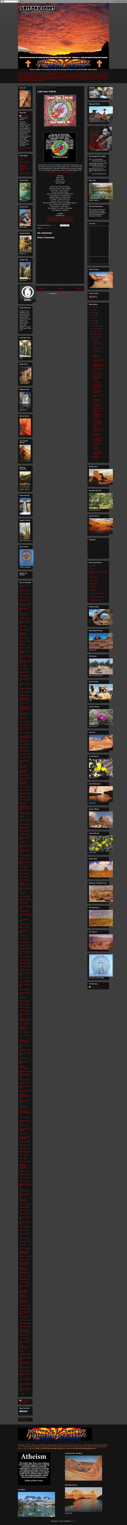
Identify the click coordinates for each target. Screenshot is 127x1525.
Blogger (73, 1521)
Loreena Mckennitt (23, 1028)
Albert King (23, 600)
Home (60, 288)
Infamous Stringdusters (24, 884)
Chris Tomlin (23, 724)
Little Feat (45, 228)
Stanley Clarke (24, 1256)
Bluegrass (23, 647)
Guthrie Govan (24, 855)
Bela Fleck (23, 630)
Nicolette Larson (25, 1120)
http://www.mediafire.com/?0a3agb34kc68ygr (60, 219)
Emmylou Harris (25, 819)
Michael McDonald (23, 1067)
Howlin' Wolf (23, 877)
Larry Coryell (24, 1007)
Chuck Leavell (24, 733)
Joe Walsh (23, 945)
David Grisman (24, 760)
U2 (20, 1351)
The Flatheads (24, 1320)
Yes (21, 1394)
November (96, 329)
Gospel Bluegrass (25, 845)
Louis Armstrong (25, 1035)
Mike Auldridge (24, 1071)
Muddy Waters (24, 1091)
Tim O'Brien (23, 1326)
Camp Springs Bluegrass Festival (25, 707)
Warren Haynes (24, 1362)
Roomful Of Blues (25, 1217)
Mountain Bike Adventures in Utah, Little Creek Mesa (97, 441)
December (96, 326)
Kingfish (22, 997)
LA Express (23, 1001)
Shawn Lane (23, 1248)
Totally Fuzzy (93, 587)
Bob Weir (22, 672)
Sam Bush (23, 1227)
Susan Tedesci (24, 1308)
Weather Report (25, 1374)
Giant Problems (97, 373)
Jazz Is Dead (24, 896)
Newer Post (41, 288)
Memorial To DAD (25, 1053)
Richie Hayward (24, 1194)
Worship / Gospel (25, 1384)
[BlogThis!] (63, 225)
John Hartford (24, 966)
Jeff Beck (22, 903)
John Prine (23, 978)
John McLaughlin (25, 973)
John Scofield (24, 981)
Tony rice (22, 1338)
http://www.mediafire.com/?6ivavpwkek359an (60, 221)
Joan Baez (23, 939)
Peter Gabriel (24, 1145)
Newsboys (23, 1117)
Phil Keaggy (23, 1151)
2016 (93, 310)
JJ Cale (22, 935)
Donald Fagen (24, 800)
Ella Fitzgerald (24, 813)
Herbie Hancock (25, 862)
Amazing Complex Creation (96, 447)
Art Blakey (23, 618)
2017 (93, 307)
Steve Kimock (24, 1276)
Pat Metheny (23, 1142)
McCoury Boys (24, 1050)
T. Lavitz (22, 1317)
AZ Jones (25, 116)
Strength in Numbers (23, 1296)
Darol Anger (23, 747)
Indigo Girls (23, 880)
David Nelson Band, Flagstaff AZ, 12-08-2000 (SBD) (97, 414)
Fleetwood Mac (24, 837)
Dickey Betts (23, 787)
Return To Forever (25, 1184)
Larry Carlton (24, 1004)
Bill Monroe (23, 638)
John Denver (24, 960)
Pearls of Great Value (97, 361)
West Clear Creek (95, 457)
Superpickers (24, 1305)
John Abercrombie (25, 952)
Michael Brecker (25, 1061)
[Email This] (61, 225)
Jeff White (23, 911)
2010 (93, 323)
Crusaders (23, 741)
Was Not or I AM (97, 408)
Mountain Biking (25, 1086)
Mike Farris (23, 1079)
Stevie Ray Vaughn (23, 1291)
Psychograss (24, 1161)
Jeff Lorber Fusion (25, 906)
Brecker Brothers (25, 683)
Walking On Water (96, 356)
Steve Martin (23, 1279)
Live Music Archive (95, 600)
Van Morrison (24, 1354)
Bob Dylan (23, 669)
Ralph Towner (24, 1174)
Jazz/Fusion (23, 899)
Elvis (21, 816)
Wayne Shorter (24, 1371)
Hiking (21, 867)
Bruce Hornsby (24, 688)
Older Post (79, 288)
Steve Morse (23, 1282)
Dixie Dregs (23, 790)
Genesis (22, 842)
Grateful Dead (24, 850)
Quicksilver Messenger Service (23, 1166)
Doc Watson (23, 796)
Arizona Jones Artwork (24, 614)
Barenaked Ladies (25, 621)
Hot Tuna (22, 873)
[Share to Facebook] (67, 225)
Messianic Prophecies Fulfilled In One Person (24, 167)
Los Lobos (23, 1032)
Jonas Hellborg (24, 984)
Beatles (22, 626)
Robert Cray (23, 1204)
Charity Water (93, 583)
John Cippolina (24, 957)
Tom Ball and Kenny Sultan (24, 1330)
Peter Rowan (24, 1148)
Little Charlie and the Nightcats (25, 1019)
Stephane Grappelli (23, 1268)
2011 (93, 321)
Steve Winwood (24, 1285)
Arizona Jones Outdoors (96, 593)
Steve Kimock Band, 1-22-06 (97, 365)
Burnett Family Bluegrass (24, 699)
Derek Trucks (24, 778)
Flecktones (23, 834)
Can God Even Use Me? (97, 391)
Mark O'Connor (24, 1045)
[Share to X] (65, 225)
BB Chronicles (93, 580)
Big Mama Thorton (23, 633)
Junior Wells (23, 989)
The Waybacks (24, 1323)
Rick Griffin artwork (23, 1200)
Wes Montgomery (25, 1379)
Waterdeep (23, 1367)
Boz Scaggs (23, 675)
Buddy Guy (23, 695)
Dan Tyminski (24, 744)
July (94, 339)
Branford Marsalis (25, 679)
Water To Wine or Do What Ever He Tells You (97, 423)
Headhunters (24, 859)
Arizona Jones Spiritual (96, 596)
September (96, 334)
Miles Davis (23, 1083)
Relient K (22, 1181)
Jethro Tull (23, 927)
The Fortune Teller (96, 435)
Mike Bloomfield (24, 1074)
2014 (93, 315)
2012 (93, 318)
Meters (22, 1058)
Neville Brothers (24, 1101)
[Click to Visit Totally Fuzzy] (94, 987)
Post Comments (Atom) (64, 293)
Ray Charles (23, 1178)
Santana (22, 1230)
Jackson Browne (25, 888)
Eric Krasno (23, 827)
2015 (93, 313)
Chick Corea (23, 721)
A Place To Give (24, 585)
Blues (21, 666)
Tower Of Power (25, 1341)
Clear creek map (25, 162)
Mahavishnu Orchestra (23, 1041)
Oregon (22, 1133)
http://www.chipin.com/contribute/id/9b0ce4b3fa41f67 (60, 172)
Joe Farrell (23, 942)
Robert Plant (23, 1207)
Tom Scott (23, 1335)
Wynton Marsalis (25, 1389)
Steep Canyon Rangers (24, 1263)
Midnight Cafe (93, 577)
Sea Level (23, 1238)
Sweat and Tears (25, 1312)
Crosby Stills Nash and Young (25, 737)
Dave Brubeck (24, 754)
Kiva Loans (92, 590)
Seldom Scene (24, 1241)
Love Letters (96, 382)
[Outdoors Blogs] (23, 1411)
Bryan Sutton (24, 692)
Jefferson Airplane (25, 914)
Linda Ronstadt (24, 1014)
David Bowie (23, 757)
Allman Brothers (25, 608)
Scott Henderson (25, 1233)
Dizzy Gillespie (24, 793)
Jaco (21, 893)
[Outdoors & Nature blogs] (25, 1402)
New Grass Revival (23, 1106)
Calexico (22, 703)
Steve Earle (23, 1272)
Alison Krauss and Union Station (25, 604)
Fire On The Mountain (96, 400)
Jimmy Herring (24, 930)
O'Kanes (22, 1125)
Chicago (22, 718)
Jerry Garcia (23, 924)
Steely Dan (23, 1259)
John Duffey (23, 963)
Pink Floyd (23, 1155)
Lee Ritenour (24, 1010)
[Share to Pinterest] (68, 225)
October (95, 331)
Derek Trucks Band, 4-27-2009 (96, 377)
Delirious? (23, 775)
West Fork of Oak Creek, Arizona (96, 386)
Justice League (24, 992)
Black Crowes (24, 641)
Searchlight (92, 565)
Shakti (21, 1245)
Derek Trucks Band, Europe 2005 (97, 429)
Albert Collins (24, 597)
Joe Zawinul (23, 948)
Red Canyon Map (25, 173)
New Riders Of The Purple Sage (25, 1111)
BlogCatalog (23, 1419)
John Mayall (23, 970)
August (95, 337)
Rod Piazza (23, 1210)
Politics (22, 1158)
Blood (21, 644)
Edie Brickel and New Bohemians (25, 807)
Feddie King (23, 831)
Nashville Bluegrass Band (24, 1095)
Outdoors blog (23, 1413)
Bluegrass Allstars (25, 656)
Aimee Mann (23, 590)
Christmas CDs (24, 728)
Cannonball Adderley (23, 714)
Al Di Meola (23, 594)
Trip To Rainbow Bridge (97, 453)
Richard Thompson (23, 1190)
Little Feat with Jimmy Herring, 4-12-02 (97, 350)
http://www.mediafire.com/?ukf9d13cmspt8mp (60, 217)
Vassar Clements (25, 1357)
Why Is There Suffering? (96, 404)
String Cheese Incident (24, 1301)
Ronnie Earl (23, 1214)
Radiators (23, 1171)
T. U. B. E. (92, 569)
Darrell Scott (23, 751)
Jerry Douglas (24, 919)
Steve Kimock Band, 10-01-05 (97, 343)
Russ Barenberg (25, 1222)
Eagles (22, 803)
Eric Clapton (23, 824)
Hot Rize (22, 870)
